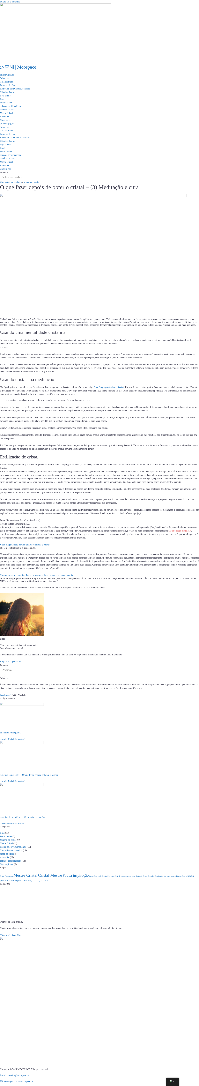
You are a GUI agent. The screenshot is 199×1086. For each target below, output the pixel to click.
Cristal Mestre (50, 875)
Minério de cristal (8, 109)
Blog (2, 99)
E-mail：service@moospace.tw (14, 1075)
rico (165, 876)
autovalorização (137, 876)
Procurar (4, 172)
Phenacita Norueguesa (10, 732)
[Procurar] (2, 675)
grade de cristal (7, 854)
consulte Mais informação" (12, 739)
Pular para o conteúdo (10, 1)
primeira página (7, 75)
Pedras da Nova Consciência (13, 847)
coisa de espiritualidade (10, 106)
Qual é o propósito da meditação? (109, 387)
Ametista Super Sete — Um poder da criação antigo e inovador (29, 775)
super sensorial (172, 876)
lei (109, 876)
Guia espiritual (6, 81)
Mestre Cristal (6, 113)
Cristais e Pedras (7, 92)
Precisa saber (6, 102)
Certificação (159, 876)
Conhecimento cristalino (11, 182)
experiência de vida (117, 876)
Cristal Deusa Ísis (148, 876)
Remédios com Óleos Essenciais (15, 88)
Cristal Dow (93, 876)
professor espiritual (37, 881)
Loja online (5, 95)
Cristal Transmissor (6, 876)
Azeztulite (4, 116)
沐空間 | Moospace (18, 67)
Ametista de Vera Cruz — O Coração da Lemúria (22, 817)
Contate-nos (5, 120)
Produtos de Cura (8, 85)
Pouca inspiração (76, 875)
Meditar (47, 881)
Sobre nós (4, 78)
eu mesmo (127, 876)
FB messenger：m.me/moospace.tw (16, 1081)
